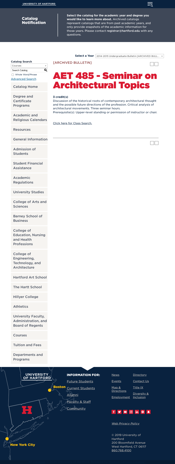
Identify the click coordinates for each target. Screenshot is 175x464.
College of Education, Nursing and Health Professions (29, 237)
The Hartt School (27, 287)
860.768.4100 (121, 450)
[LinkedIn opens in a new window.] (137, 412)
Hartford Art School (30, 277)
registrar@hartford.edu (123, 30)
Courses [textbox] (16, 65)
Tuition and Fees (27, 345)
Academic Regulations (23, 180)
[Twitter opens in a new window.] (119, 412)
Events (116, 381)
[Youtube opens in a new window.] (125, 412)
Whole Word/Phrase (26, 74)
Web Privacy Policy (125, 423)
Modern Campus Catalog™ (127, 461)
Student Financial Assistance (28, 165)
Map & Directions (119, 389)
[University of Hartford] (39, 4)
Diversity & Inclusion (141, 395)
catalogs (39, 461)
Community (76, 408)
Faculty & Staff (79, 402)
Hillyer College (25, 297)
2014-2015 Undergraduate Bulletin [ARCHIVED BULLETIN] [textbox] (130, 56)
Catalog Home (25, 87)
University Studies (28, 192)
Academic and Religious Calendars (30, 117)
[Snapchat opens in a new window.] (148, 412)
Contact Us (141, 381)
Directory (140, 375)
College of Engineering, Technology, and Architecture (27, 261)
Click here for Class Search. (72, 123)
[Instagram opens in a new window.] (131, 412)
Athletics (20, 307)
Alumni (72, 395)
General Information (30, 139)
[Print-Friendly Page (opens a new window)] (152, 64)
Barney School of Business (27, 218)
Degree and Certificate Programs (23, 100)
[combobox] (130, 56)
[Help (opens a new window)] (156, 64)
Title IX (138, 387)
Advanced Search (23, 79)
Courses (20, 335)
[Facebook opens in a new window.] (114, 412)
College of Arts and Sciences (29, 204)
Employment (121, 397)
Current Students (81, 388)
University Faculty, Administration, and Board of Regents (30, 320)
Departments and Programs (28, 357)
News (115, 375)
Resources (22, 130)
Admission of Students (24, 151)
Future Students (80, 381)
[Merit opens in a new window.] (143, 412)
